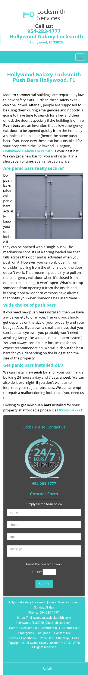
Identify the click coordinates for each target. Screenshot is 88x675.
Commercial (49, 628)
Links (75, 638)
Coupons (44, 633)
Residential (29, 628)
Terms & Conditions (22, 638)
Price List (46, 638)
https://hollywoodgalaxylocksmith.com (44, 617)
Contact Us (62, 633)
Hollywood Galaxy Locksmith (28, 151)
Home (13, 628)
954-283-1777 (44, 31)
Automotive (70, 628)
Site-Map (62, 638)
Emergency (26, 633)
